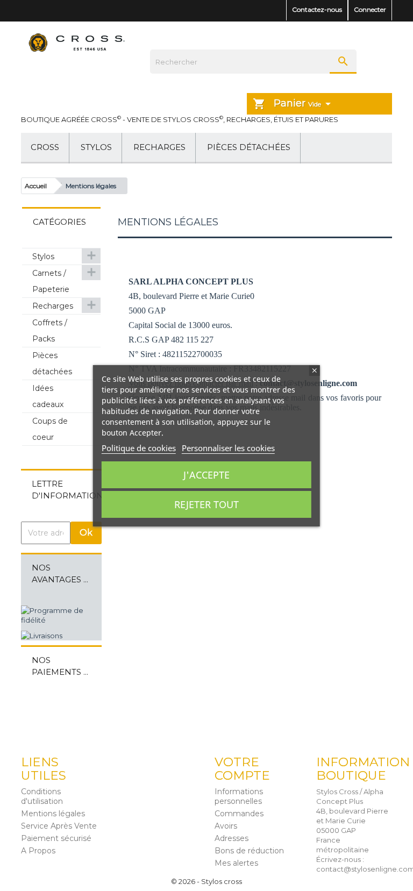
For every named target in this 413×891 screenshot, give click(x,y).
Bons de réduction (249, 851)
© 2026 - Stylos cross (206, 881)
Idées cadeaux (47, 396)
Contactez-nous (317, 9)
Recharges (159, 147)
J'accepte (206, 474)
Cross (45, 147)
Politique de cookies (139, 448)
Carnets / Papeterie (50, 281)
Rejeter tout (206, 504)
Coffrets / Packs (49, 331)
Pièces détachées (248, 147)
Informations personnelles (239, 796)
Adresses (231, 838)
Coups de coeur (50, 429)
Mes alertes (236, 863)
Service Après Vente (59, 826)
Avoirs (226, 826)
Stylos (96, 147)
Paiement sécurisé (56, 838)
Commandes (239, 813)
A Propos (38, 851)
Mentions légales (53, 813)
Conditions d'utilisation (42, 796)
